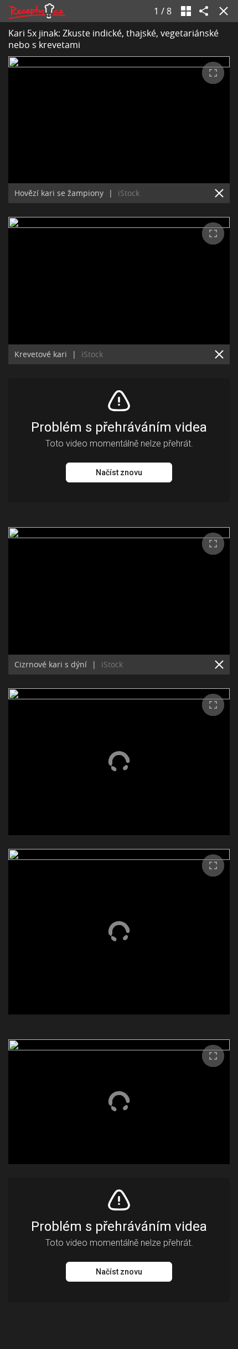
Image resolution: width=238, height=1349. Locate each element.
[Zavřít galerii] (221, 11)
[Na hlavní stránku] (36, 11)
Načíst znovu (119, 472)
